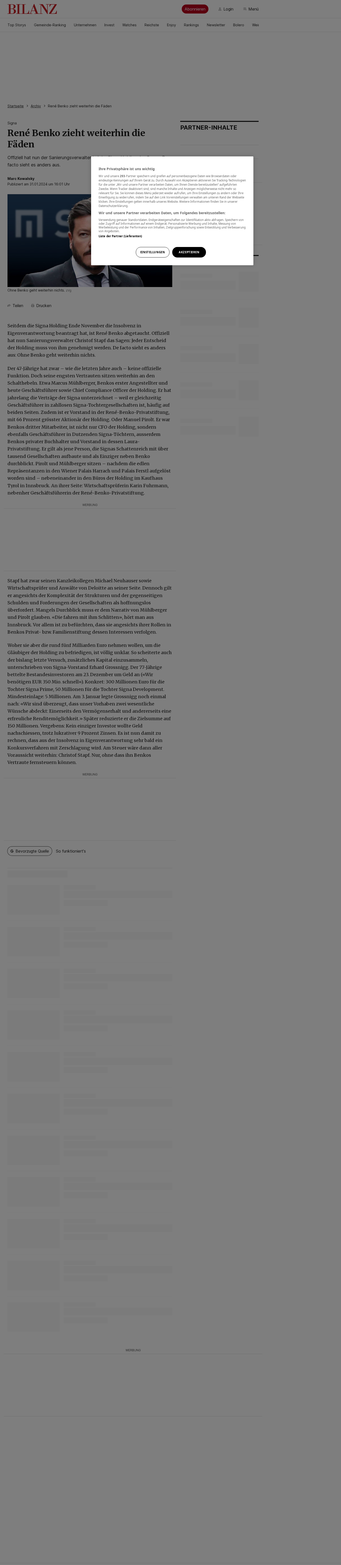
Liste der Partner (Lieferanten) (120, 236)
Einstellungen (152, 252)
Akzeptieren (189, 252)
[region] (172, 210)
